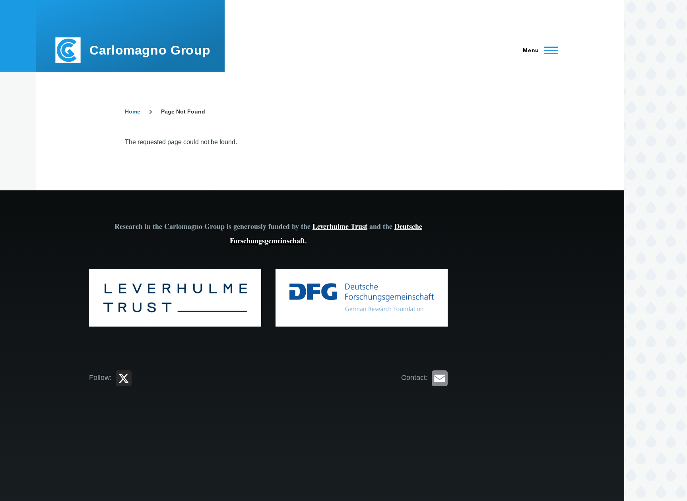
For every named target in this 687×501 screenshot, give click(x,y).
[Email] (440, 378)
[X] (124, 378)
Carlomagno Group (149, 50)
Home (132, 111)
